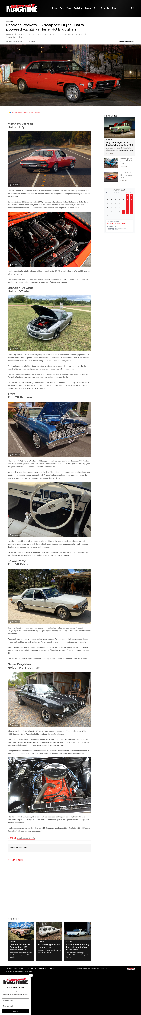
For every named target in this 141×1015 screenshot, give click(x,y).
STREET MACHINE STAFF (18, 847)
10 (107, 204)
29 (127, 212)
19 (115, 208)
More (114, 8)
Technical (78, 8)
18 (111, 208)
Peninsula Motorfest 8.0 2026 (116, 224)
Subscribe (105, 8)
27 (119, 212)
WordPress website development (15, 971)
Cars (62, 8)
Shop (96, 8)
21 (123, 208)
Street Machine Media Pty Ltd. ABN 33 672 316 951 (92, 968)
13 (119, 204)
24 (107, 212)
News (54, 8)
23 (131, 208)
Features (9, 21)
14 (123, 204)
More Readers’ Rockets (26, 838)
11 (111, 204)
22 (127, 208)
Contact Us (32, 969)
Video (68, 8)
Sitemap (22, 969)
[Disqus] (49, 888)
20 (119, 208)
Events (88, 8)
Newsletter (42, 969)
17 (107, 208)
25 (111, 212)
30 (131, 212)
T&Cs (16, 969)
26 (115, 212)
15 (127, 204)
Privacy (9, 969)
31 (107, 216)
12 (115, 204)
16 (131, 204)
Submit (15, 1011)
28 (123, 212)
